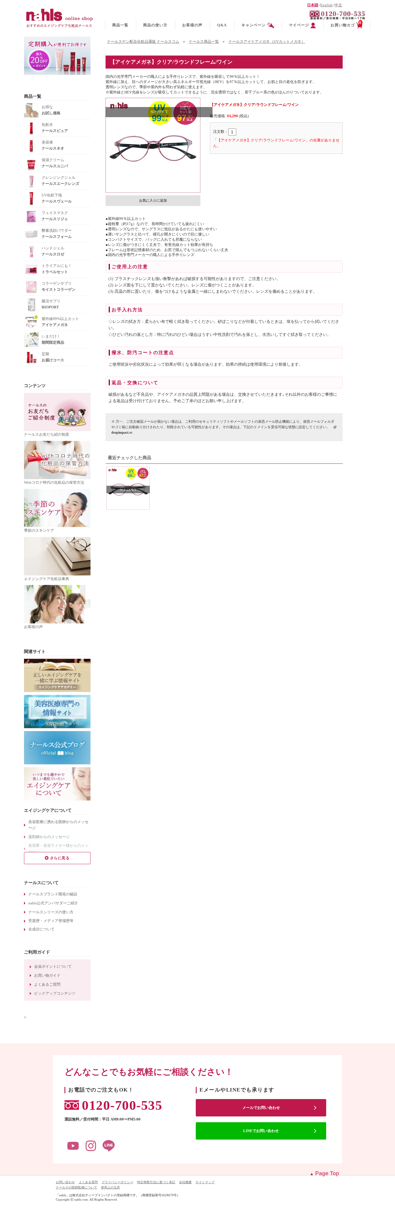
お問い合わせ (65, 1182)
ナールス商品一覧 (204, 42)
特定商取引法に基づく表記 (156, 1182)
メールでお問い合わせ (261, 1107)
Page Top (327, 1173)
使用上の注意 (110, 1187)
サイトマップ (205, 1182)
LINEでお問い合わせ (261, 1131)
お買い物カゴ (346, 24)
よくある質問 (88, 1182)
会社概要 (185, 1182)
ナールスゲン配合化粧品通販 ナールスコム (143, 42)
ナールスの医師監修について (76, 1187)
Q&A (222, 25)
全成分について (41, 929)
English (326, 5)
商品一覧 (120, 25)
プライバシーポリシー (117, 1182)
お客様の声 (192, 25)
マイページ (299, 25)
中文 (338, 5)
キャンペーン (253, 25)
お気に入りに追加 (153, 200)
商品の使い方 (155, 25)
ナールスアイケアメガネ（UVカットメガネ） (266, 42)
